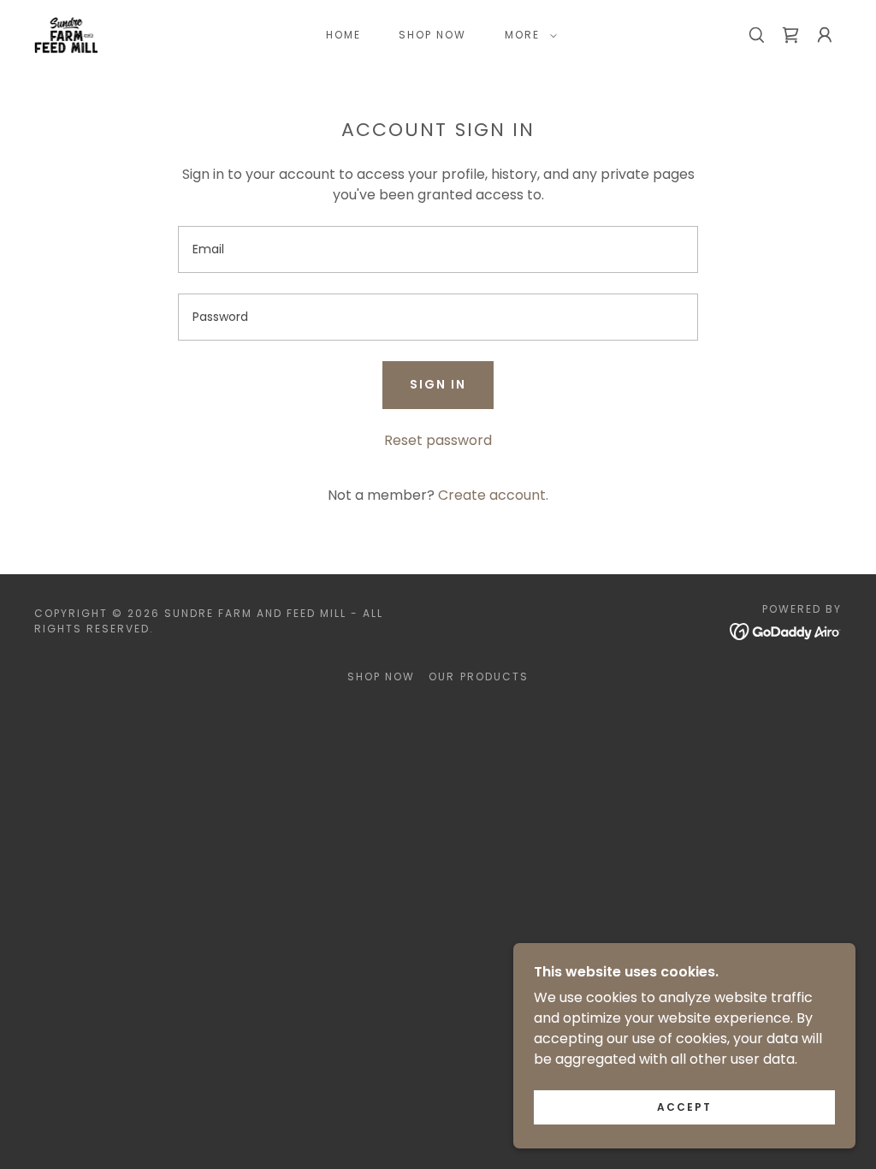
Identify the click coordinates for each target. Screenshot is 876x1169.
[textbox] (438, 249)
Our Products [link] (478, 676)
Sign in (438, 384)
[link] (66, 34)
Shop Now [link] (432, 34)
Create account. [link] (493, 495)
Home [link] (343, 34)
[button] (527, 35)
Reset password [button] (438, 440)
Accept (684, 1107)
